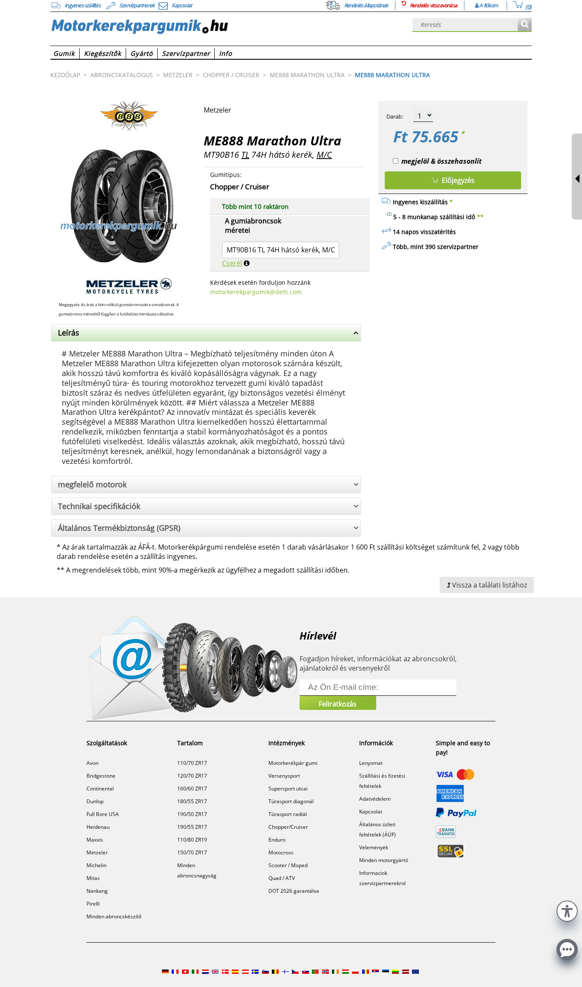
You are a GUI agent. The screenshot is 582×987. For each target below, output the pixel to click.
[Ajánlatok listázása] (525, 25)
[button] (567, 910)
